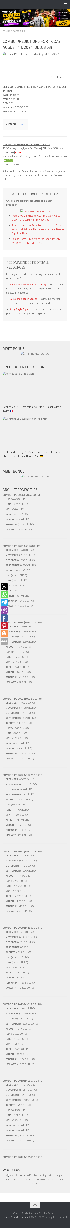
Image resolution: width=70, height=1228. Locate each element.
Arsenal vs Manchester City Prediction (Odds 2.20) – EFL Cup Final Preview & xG (36, 218)
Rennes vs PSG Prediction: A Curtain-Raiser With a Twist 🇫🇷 (32, 409)
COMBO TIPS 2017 (13, 1157)
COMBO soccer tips (14, 31)
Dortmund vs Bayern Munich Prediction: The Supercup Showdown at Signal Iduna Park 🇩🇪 (34, 454)
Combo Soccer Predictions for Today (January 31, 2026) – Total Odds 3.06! (36, 241)
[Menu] (65, 4)
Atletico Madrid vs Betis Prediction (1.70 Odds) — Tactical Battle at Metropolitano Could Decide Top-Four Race (38, 229)
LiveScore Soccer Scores (23, 299)
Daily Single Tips (18, 309)
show (21, 123)
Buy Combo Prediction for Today (27, 284)
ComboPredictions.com (15, 1217)
